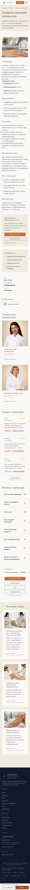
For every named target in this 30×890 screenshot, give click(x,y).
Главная (4, 8)
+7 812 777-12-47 (7, 837)
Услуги (11, 8)
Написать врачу (15, 234)
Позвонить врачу (15, 239)
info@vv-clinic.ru (6, 840)
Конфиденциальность (7, 872)
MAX (15, 587)
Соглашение (22, 872)
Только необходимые (8, 887)
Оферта (15, 872)
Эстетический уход (7, 825)
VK (3, 879)
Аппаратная (5, 820)
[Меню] (26, 2)
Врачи (3, 798)
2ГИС (11, 854)
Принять (22, 887)
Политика (15, 884)
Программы (5, 801)
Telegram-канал (15, 875)
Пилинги (4, 828)
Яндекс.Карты (5, 854)
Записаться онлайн (15, 578)
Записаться (20, 2)
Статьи (4, 806)
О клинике (4, 795)
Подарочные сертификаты (9, 803)
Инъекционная (6, 817)
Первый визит (5, 809)
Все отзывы (15, 478)
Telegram (5, 875)
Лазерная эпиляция (7, 822)
